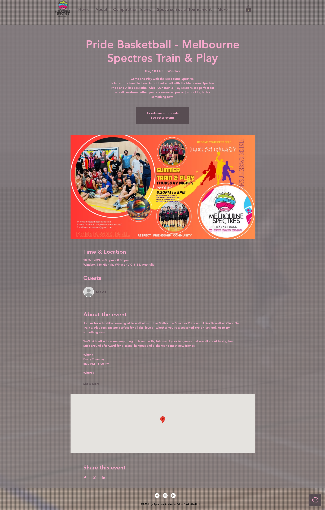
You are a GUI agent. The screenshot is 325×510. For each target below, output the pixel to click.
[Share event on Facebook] (85, 477)
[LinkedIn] (173, 495)
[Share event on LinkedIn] (103, 477)
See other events (162, 117)
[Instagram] (165, 495)
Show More (91, 384)
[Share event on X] (94, 477)
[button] (248, 8)
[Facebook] (157, 495)
